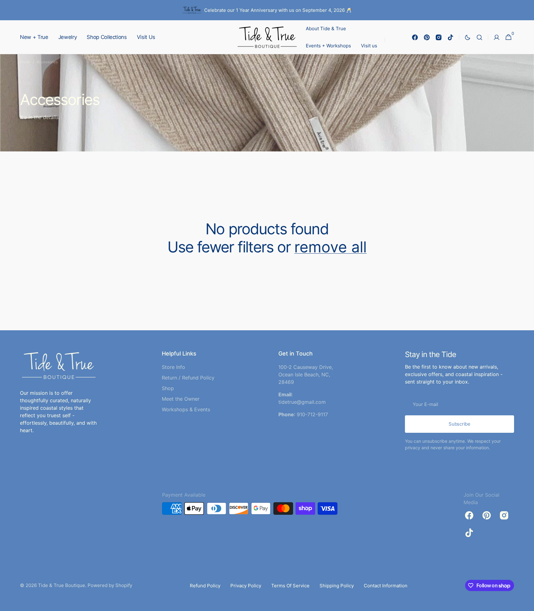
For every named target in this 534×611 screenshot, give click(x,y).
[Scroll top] (527, 604)
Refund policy (205, 586)
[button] (479, 37)
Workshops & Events (186, 409)
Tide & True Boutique (61, 585)
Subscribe (459, 424)
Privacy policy (245, 586)
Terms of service (290, 586)
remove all (330, 247)
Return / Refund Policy (188, 378)
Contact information (385, 586)
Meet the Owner (181, 399)
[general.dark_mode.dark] (468, 37)
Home (25, 62)
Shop (168, 388)
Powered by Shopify (110, 585)
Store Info (173, 367)
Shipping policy (337, 586)
